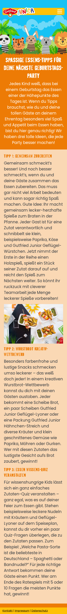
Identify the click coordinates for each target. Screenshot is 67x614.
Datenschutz (39, 611)
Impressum (22, 611)
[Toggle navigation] (60, 11)
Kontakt (7, 611)
